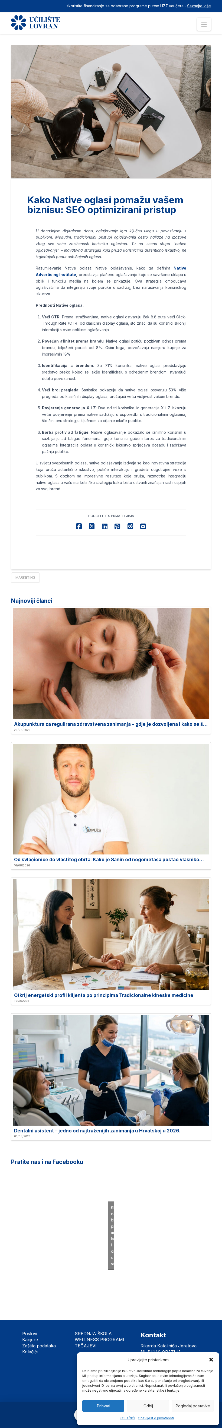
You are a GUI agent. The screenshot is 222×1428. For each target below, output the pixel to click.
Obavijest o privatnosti (156, 1418)
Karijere (30, 1339)
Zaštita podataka (39, 1345)
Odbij (148, 1405)
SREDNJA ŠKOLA (93, 1333)
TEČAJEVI (86, 1345)
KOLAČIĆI (127, 1418)
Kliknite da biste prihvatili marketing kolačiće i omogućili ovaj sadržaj (112, 1235)
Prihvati (103, 1405)
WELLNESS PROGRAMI (99, 1339)
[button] (211, 1359)
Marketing (25, 577)
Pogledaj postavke (192, 1405)
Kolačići (30, 1351)
